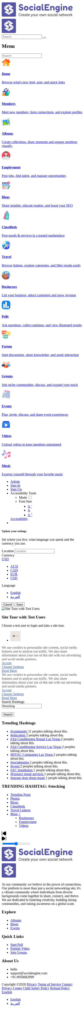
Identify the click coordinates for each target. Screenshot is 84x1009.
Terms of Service (49, 984)
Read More (9, 671)
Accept (6, 663)
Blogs (14, 802)
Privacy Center (12, 988)
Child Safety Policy (36, 988)
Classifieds (17, 806)
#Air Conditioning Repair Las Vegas (35, 739)
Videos (23, 826)
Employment (27, 822)
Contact (67, 984)
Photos (15, 798)
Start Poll (16, 945)
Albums (15, 920)
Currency (8, 555)
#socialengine (20, 762)
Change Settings (13, 667)
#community (19, 731)
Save (19, 604)
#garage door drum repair (28, 778)
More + (15, 814)
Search (7, 714)
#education (18, 735)
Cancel (7, 604)
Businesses (26, 818)
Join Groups (18, 952)
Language (8, 585)
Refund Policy (60, 988)
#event (15, 766)
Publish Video (20, 948)
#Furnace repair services (27, 774)
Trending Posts (20, 795)
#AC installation (21, 770)
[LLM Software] (15, 636)
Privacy (32, 984)
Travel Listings (20, 810)
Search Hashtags (13, 702)
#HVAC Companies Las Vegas (32, 754)
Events (15, 928)
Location (8, 551)
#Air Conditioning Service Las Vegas (36, 747)
